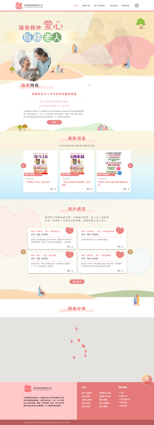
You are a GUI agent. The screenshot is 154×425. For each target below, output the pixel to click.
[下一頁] (130, 165)
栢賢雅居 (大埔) (105, 393)
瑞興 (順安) (103, 399)
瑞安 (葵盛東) (87, 393)
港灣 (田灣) (86, 406)
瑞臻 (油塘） (86, 403)
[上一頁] (23, 165)
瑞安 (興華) (103, 406)
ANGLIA (67, 422)
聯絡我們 (126, 5)
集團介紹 (86, 5)
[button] (74, 357)
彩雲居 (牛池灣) (105, 396)
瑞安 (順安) (86, 396)
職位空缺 (114, 5)
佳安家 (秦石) (87, 399)
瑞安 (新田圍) (104, 403)
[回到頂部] (149, 392)
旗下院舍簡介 (100, 5)
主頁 (76, 5)
